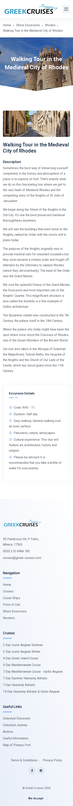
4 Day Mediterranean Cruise (22, 665)
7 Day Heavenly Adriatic (19, 685)
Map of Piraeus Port (17, 745)
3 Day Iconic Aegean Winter (21, 651)
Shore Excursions (28, 25)
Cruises (8, 591)
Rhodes (50, 25)
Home (7, 25)
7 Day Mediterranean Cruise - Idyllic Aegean (33, 671)
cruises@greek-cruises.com (22, 558)
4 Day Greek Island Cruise (20, 658)
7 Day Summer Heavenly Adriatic (25, 678)
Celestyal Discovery (16, 718)
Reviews (9, 618)
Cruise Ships (11, 598)
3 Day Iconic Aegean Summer (23, 645)
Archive (8, 732)
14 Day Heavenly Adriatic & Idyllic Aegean (31, 691)
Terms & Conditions (24, 760)
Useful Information (15, 738)
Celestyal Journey (15, 725)
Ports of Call (11, 605)
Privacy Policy (52, 760)
